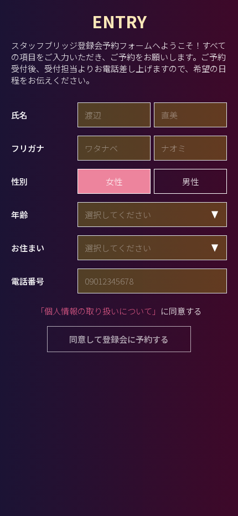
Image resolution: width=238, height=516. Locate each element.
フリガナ (27, 148)
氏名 (19, 115)
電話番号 (27, 281)
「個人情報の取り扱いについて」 (98, 311)
